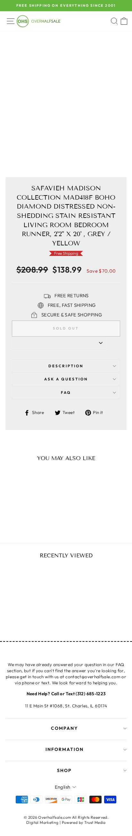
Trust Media (95, 822)
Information (64, 749)
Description (66, 365)
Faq (66, 392)
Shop (64, 770)
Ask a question (66, 379)
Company (64, 728)
